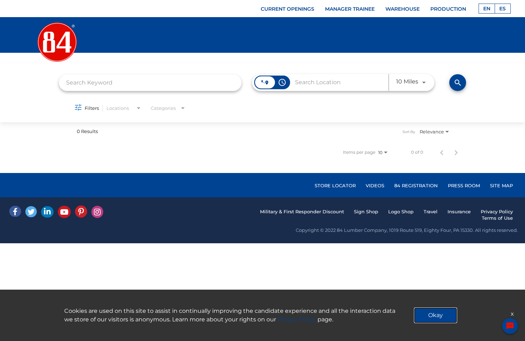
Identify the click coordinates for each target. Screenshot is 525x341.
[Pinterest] (81, 211)
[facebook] (15, 211)
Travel (431, 211)
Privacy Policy (497, 211)
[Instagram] (97, 212)
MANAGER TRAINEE (350, 9)
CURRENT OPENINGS (287, 9)
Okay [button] (435, 315)
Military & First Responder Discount (302, 211)
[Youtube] (64, 212)
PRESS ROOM (464, 185)
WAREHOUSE (402, 9)
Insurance (459, 211)
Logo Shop (401, 211)
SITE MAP (501, 185)
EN (486, 8)
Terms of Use (497, 218)
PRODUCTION (448, 9)
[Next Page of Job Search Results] (456, 152)
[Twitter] (31, 211)
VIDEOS (375, 185)
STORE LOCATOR (335, 185)
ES (502, 8)
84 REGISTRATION (416, 185)
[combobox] (150, 82)
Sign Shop (366, 211)
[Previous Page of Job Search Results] (442, 152)
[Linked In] (47, 212)
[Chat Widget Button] (510, 326)
